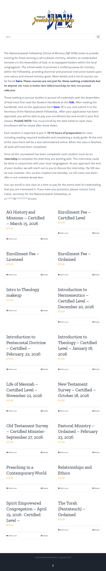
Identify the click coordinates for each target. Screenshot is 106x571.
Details (45, 239)
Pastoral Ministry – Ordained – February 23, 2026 (77, 431)
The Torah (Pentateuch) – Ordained (71, 508)
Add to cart (12, 239)
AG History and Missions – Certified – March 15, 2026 (25, 217)
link (71, 102)
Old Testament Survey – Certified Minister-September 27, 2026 (27, 431)
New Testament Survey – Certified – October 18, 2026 (77, 389)
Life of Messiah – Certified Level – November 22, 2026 (24, 389)
